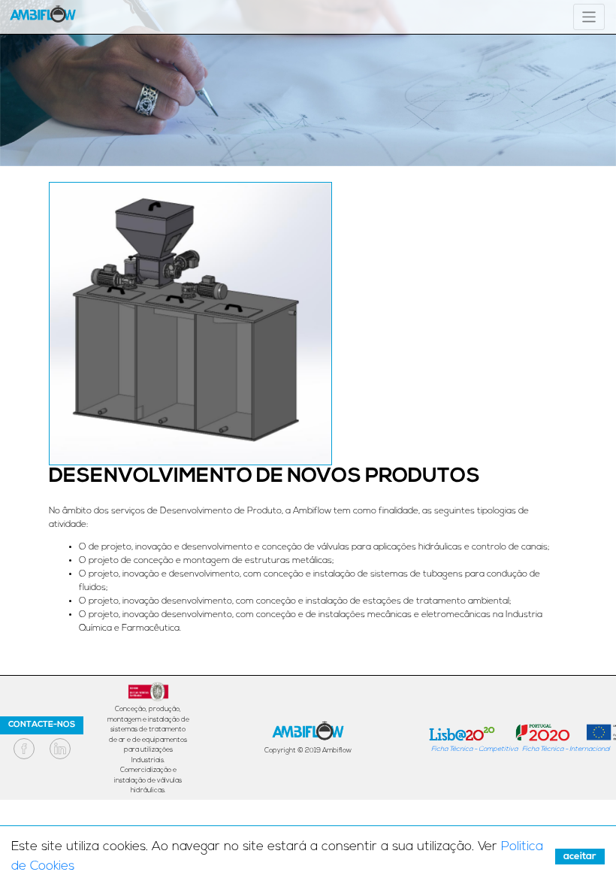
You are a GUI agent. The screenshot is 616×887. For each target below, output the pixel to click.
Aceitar (579, 856)
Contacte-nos (41, 725)
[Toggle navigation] (589, 17)
